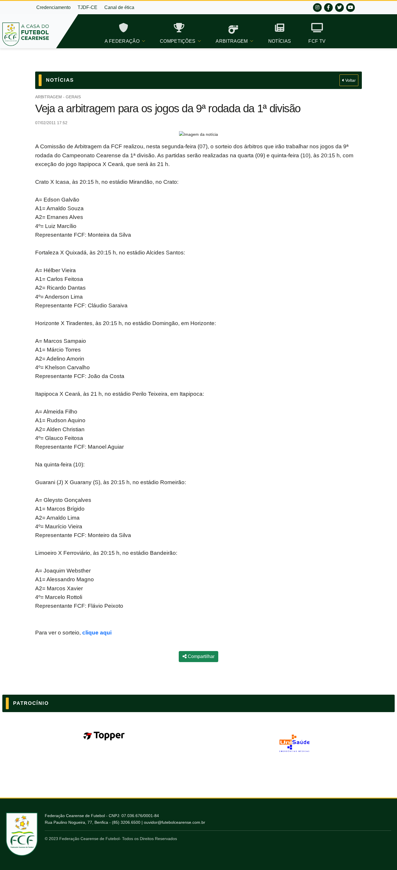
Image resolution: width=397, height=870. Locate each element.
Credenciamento (53, 7)
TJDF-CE (87, 7)
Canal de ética (119, 7)
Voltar (350, 80)
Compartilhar (200, 656)
